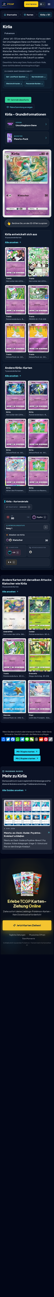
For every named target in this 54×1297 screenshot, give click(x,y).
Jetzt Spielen (31, 4)
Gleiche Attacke (14, 84)
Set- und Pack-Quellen (16, 77)
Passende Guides (34, 84)
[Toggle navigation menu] (49, 4)
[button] (42, 4)
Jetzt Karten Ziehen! (29, 925)
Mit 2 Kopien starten (25, 758)
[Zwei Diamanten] (11, 562)
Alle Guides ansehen (12, 790)
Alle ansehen (11, 242)
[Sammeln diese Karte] (18, 100)
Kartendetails (38, 77)
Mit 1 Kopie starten (25, 751)
